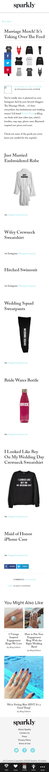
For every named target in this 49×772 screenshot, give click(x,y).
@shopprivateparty (27, 254)
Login (10, 586)
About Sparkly (24, 729)
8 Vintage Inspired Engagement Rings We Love (13, 639)
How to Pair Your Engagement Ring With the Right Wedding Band (34, 640)
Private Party (28, 114)
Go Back (8, 21)
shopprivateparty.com (18, 215)
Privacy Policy (24, 740)
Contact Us (24, 733)
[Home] (24, 725)
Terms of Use (24, 743)
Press (24, 736)
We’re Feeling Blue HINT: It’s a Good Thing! (24, 706)
